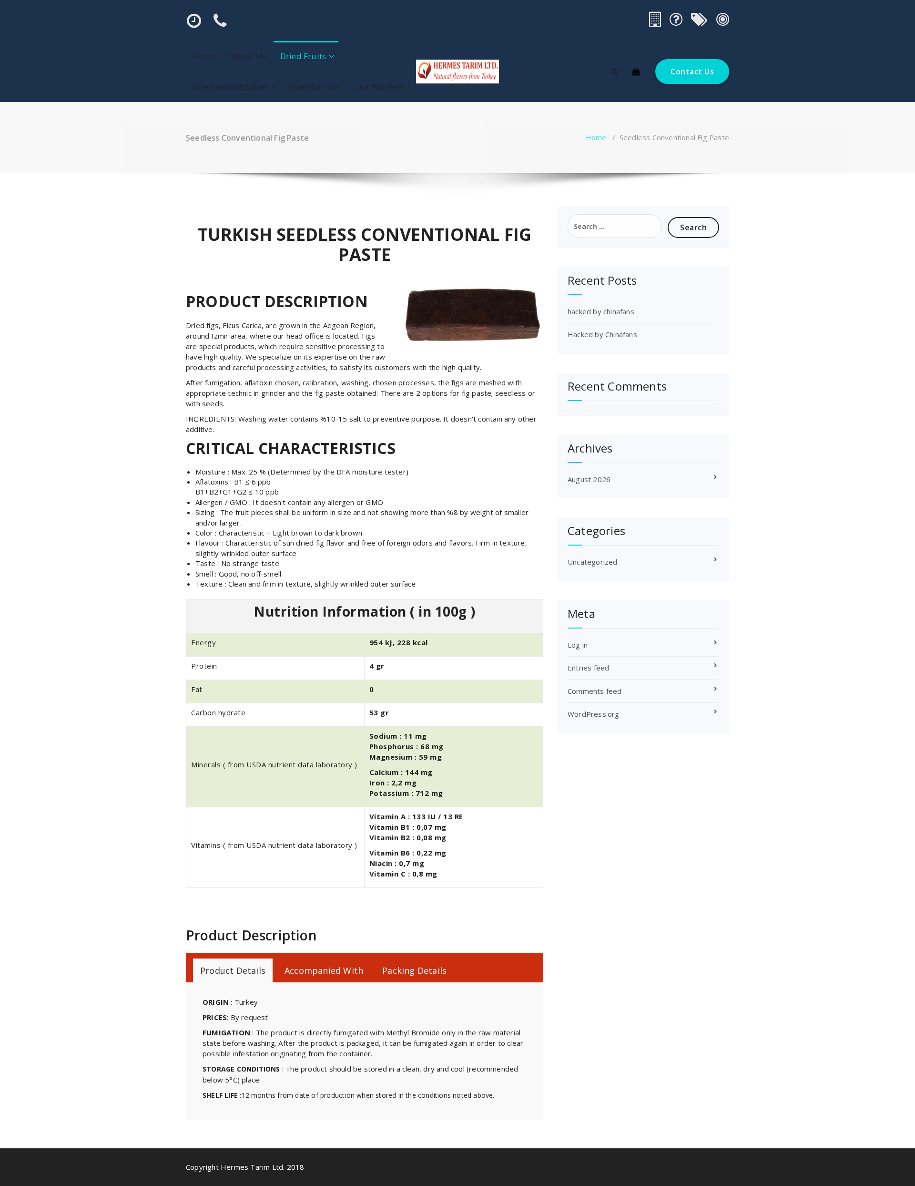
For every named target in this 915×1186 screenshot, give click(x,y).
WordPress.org (594, 714)
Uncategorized (593, 562)
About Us (248, 56)
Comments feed (595, 691)
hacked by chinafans (601, 311)
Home (203, 56)
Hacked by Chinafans (602, 334)
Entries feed (588, 667)
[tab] (233, 970)
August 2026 (589, 479)
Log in (578, 645)
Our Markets (379, 86)
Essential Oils (315, 86)
